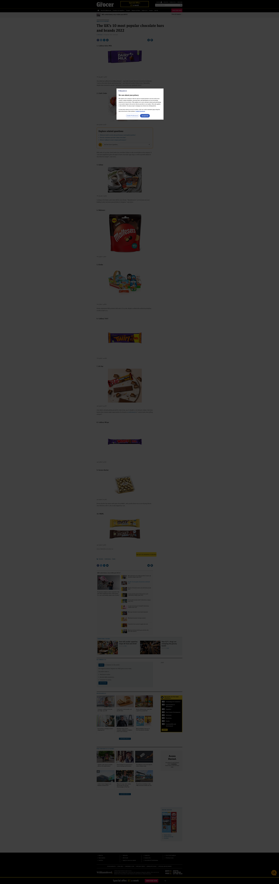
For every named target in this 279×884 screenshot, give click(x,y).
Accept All (145, 116)
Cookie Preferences (132, 116)
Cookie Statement (140, 111)
